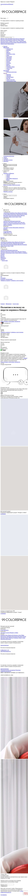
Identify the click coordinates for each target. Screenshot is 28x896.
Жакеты (8, 52)
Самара (10, 41)
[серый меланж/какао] (14, 328)
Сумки (8, 69)
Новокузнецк (4, 43)
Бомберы (8, 50)
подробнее (3, 513)
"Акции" (25, 358)
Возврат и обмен (14, 632)
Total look (8, 75)
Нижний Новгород (21, 42)
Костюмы (8, 60)
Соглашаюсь (4, 894)
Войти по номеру (7, 185)
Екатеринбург (9, 40)
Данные (8, 174)
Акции (5, 157)
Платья (8, 61)
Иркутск (15, 40)
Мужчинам (6, 70)
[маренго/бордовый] (14, 327)
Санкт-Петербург (9, 38)
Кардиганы (9, 56)
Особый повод (9, 77)
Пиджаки (8, 63)
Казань (24, 41)
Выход (8, 179)
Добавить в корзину (5, 280)
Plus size (8, 78)
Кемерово (3, 42)
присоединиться (5, 645)
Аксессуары (9, 68)
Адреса (8, 177)
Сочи (14, 41)
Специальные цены (11, 81)
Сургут (17, 41)
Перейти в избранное (8, 173)
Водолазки (9, 59)
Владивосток (16, 38)
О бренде (5, 158)
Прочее (5, 73)
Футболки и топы (10, 54)
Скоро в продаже (10, 79)
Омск (19, 40)
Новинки (8, 74)
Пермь (22, 40)
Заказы (8, 176)
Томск (20, 41)
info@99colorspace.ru (6, 651)
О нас (2, 630)
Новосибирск (10, 43)
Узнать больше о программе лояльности (10, 321)
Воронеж (22, 38)
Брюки (8, 64)
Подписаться (9, 279)
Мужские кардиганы (11, 72)
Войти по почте (16, 185)
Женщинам (6, 47)
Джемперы (9, 57)
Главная (3, 303)
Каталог (5, 46)
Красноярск (14, 42)
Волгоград (3, 40)
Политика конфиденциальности (11, 670)
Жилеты (8, 65)
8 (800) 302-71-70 (7, 232)
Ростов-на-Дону (4, 41)
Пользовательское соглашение (8, 670)
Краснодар (8, 42)
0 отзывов (3, 277)
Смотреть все (9, 48)
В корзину (3, 279)
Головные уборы (10, 66)
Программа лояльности (12, 178)
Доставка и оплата (7, 160)
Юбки (7, 55)
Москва (2, 38)
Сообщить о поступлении (17, 280)
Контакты (5, 161)
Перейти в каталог (8, 191)
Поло (7, 51)
